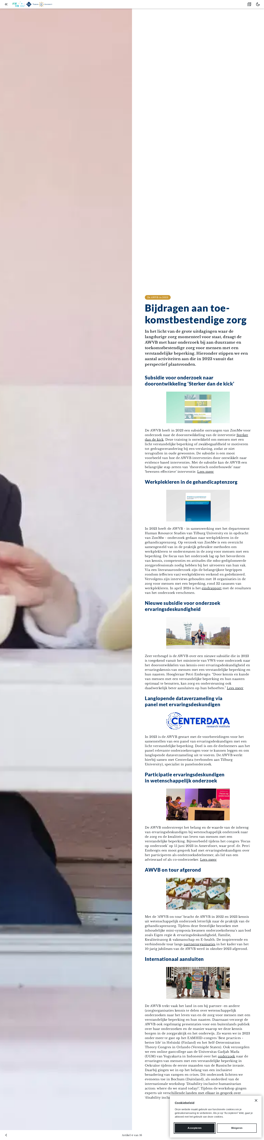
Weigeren (237, 1128)
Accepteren (195, 1128)
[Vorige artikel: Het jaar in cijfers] (6, 1135)
